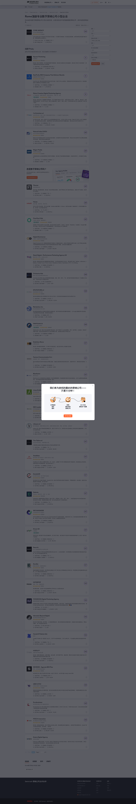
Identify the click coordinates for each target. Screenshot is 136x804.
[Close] (93, 385)
